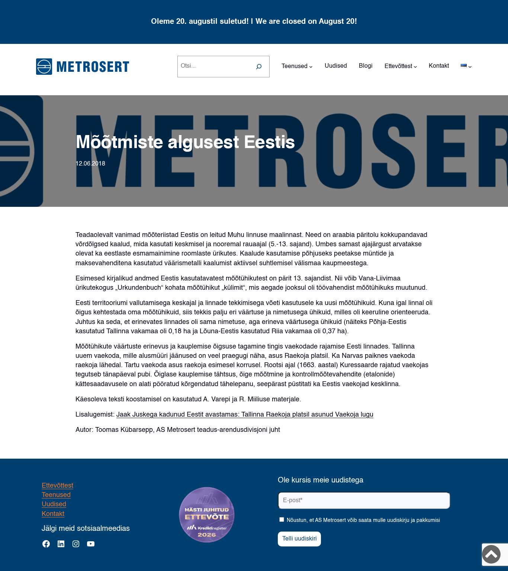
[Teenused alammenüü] (311, 66)
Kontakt (53, 514)
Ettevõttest (57, 485)
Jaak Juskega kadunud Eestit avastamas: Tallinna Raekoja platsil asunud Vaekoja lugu (244, 414)
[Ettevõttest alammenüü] (415, 66)
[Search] (259, 67)
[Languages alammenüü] (470, 66)
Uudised (54, 504)
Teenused (56, 495)
